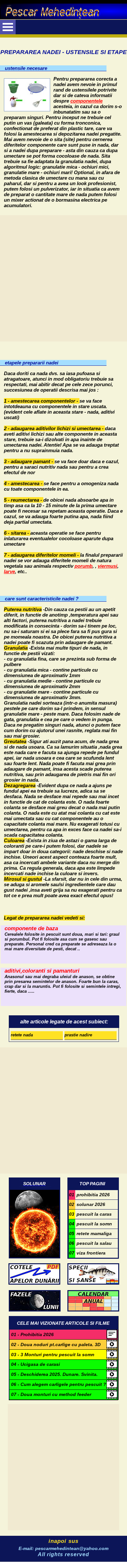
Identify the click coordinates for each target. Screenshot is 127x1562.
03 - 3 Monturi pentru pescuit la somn (52, 1354)
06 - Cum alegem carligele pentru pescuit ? (58, 1384)
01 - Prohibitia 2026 (32, 1334)
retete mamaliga (90, 1233)
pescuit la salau (90, 1243)
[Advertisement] (63, 278)
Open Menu (8, 27)
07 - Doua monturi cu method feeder (51, 1394)
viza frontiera (87, 1252)
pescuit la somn (90, 1223)
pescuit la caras (90, 1214)
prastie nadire (78, 1034)
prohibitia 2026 (89, 1194)
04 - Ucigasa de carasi (35, 1364)
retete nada (22, 1034)
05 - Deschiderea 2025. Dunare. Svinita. (54, 1374)
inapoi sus (63, 1541)
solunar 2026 (87, 1204)
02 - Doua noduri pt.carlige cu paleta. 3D (56, 1344)
